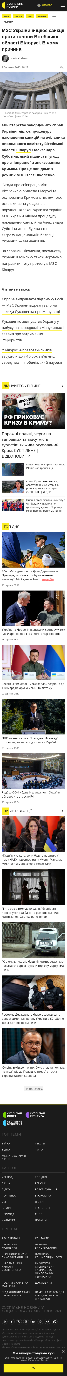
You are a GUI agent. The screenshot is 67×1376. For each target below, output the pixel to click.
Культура (9, 1220)
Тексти (40, 1143)
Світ (5, 1201)
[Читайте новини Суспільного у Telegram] (47, 1321)
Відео (6, 1149)
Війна (6, 1143)
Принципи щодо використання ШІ (15, 1255)
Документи (43, 1282)
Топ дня (41, 1177)
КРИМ (6, 16)
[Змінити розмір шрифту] (61, 67)
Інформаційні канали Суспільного (12, 1267)
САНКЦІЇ (18, 16)
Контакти (42, 1238)
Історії (6, 1207)
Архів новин (11, 1238)
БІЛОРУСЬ (42, 16)
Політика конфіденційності (48, 1255)
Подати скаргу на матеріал (15, 1284)
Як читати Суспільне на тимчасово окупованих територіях (44, 1270)
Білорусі (23, 149)
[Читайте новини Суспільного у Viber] (40, 1321)
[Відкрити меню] (64, 5)
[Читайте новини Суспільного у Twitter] (19, 1321)
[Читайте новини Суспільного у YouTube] (33, 1321)
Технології (43, 1207)
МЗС (30, 16)
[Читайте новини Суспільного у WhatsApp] (55, 1321)
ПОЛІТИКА (8, 22)
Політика (9, 1195)
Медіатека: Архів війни (14, 1157)
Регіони (40, 1183)
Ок (33, 1368)
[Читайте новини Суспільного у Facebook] (12, 1321)
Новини (41, 1220)
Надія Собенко (19, 58)
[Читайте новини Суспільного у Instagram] (26, 1321)
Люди (39, 1201)
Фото (39, 1149)
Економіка (43, 1195)
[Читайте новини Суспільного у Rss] (5, 1321)
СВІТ (54, 16)
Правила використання (46, 1246)
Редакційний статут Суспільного (17, 1293)
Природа (8, 1214)
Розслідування (46, 1189)
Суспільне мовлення (9, 1246)
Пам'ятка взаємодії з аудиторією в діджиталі (49, 1295)
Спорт (39, 1214)
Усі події (8, 1177)
